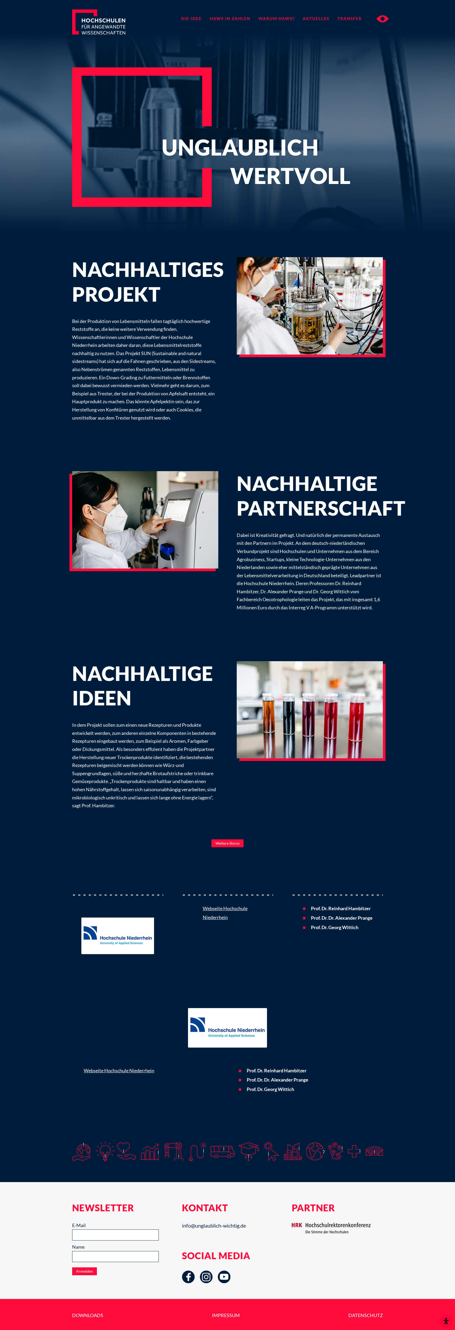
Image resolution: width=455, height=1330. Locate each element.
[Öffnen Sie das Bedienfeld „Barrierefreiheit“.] (446, 1321)
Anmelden (84, 1271)
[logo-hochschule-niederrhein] (117, 929)
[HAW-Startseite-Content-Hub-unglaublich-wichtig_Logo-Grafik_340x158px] (108, 30)
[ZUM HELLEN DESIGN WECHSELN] (377, 18)
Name (78, 1247)
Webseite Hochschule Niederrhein (119, 1070)
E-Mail (79, 1225)
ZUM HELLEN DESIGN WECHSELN (383, 18)
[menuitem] (191, 18)
